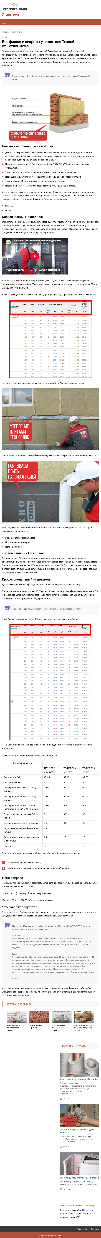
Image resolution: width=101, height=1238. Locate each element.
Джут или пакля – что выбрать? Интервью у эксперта (83, 1027)
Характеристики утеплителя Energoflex (79, 1079)
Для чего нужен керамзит (35, 1026)
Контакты (95, 1229)
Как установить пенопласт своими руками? (14, 1027)
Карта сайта (82, 1229)
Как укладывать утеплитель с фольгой (79, 1178)
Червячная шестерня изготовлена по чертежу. (77, 1206)
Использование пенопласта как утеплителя (58, 1027)
